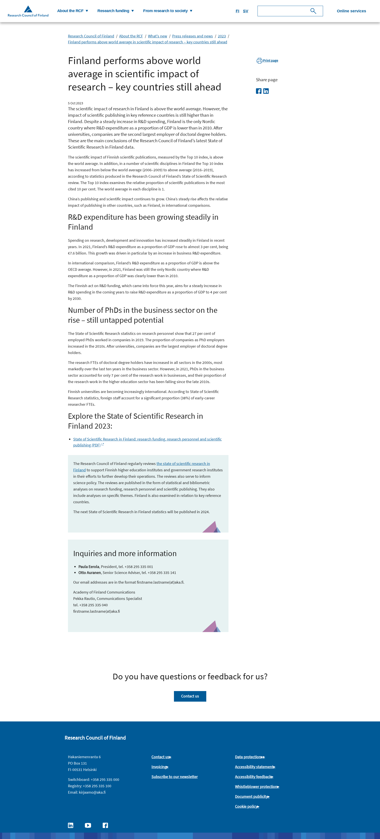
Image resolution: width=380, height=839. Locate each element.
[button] (72, 11)
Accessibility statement (254, 766)
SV (245, 11)
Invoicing (159, 766)
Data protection (248, 756)
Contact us (190, 696)
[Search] (313, 11)
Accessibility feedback (253, 776)
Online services (351, 11)
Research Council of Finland (91, 36)
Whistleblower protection (256, 786)
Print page (270, 60)
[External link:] (73, 825)
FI (237, 11)
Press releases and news (192, 36)
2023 (222, 36)
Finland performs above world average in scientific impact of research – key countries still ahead (147, 41)
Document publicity (251, 796)
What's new (157, 36)
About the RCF (131, 36)
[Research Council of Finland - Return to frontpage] (28, 11)
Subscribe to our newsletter (175, 776)
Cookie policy (246, 806)
